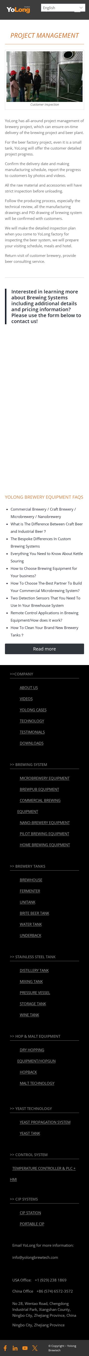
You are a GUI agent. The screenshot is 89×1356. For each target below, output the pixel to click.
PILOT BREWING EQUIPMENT (44, 833)
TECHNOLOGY (32, 720)
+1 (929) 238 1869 (51, 1280)
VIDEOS (26, 698)
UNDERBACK (30, 935)
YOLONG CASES (33, 709)
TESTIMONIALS (32, 731)
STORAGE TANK (33, 1003)
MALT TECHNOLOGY (37, 1083)
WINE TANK (29, 1014)
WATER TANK (31, 924)
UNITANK (27, 901)
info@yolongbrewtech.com (35, 1257)
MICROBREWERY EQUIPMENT (44, 778)
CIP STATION (30, 1212)
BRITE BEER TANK (34, 913)
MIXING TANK (31, 981)
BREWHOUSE (31, 879)
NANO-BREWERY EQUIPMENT (45, 822)
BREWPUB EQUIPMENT (39, 789)
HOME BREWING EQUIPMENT (45, 844)
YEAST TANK (30, 1133)
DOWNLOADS (32, 743)
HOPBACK (28, 1072)
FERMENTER (30, 890)
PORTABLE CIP (32, 1223)
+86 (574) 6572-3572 (55, 1291)
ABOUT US (29, 687)
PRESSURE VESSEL (35, 992)
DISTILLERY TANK (34, 970)
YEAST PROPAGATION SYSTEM (45, 1122)
